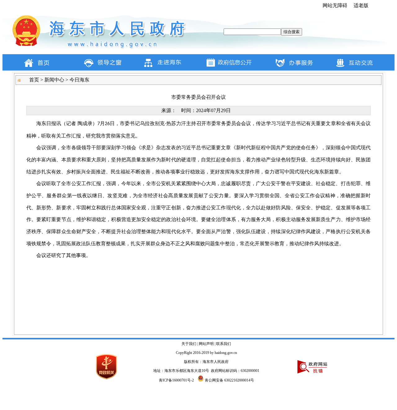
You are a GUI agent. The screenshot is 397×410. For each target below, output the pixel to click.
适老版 (361, 5)
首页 (34, 79)
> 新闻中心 (51, 79)
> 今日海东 (76, 79)
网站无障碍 (335, 5)
